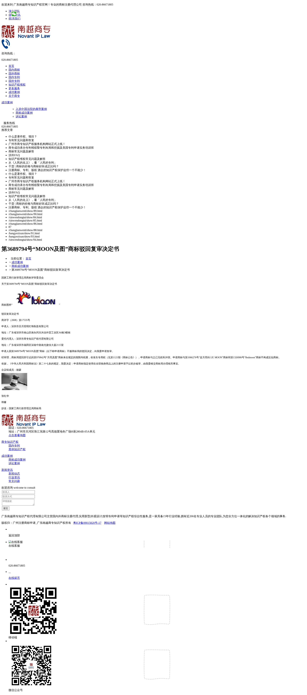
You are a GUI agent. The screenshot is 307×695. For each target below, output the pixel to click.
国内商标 (14, 69)
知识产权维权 (17, 84)
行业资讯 (14, 477)
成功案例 (14, 92)
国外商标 (14, 73)
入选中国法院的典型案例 (31, 108)
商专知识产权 (9, 441)
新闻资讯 (7, 469)
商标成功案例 (24, 112)
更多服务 (14, 88)
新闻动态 (14, 473)
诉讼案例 (21, 116)
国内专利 (14, 77)
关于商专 (14, 95)
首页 (11, 65)
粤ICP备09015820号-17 (87, 522)
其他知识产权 (17, 449)
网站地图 (109, 522)
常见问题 (14, 481)
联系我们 (14, 18)
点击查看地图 (17, 435)
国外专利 (14, 80)
